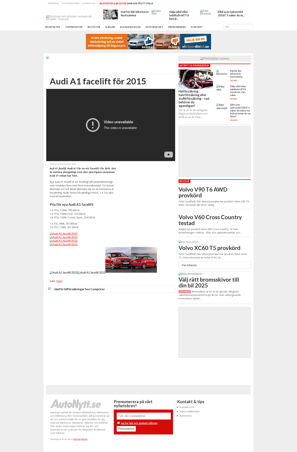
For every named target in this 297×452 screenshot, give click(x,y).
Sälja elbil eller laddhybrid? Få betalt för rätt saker (238, 90)
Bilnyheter (52, 27)
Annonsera (53, 3)
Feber (59, 281)
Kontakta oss (88, 3)
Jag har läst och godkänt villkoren (139, 423)
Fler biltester (188, 265)
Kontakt (197, 27)
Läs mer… (234, 80)
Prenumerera (177, 27)
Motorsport (154, 27)
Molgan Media (80, 439)
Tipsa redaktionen (71, 3)
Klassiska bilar (130, 27)
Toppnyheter (73, 27)
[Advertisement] (146, 186)
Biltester (94, 27)
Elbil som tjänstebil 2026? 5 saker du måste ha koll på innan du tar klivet (240, 110)
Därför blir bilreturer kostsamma (236, 73)
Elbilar (110, 27)
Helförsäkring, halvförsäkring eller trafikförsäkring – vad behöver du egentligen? (194, 98)
